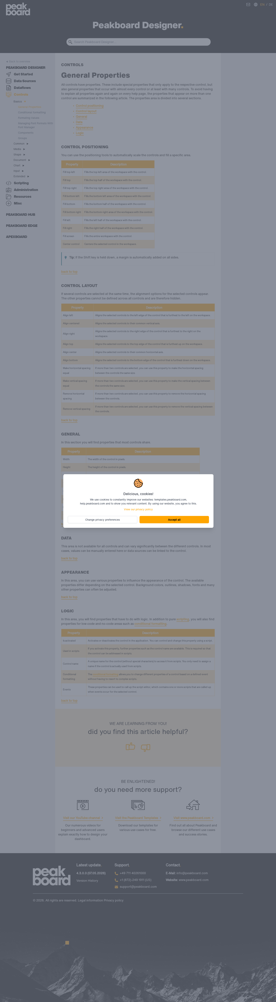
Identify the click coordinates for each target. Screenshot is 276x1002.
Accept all (174, 520)
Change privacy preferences (102, 520)
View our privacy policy (138, 509)
